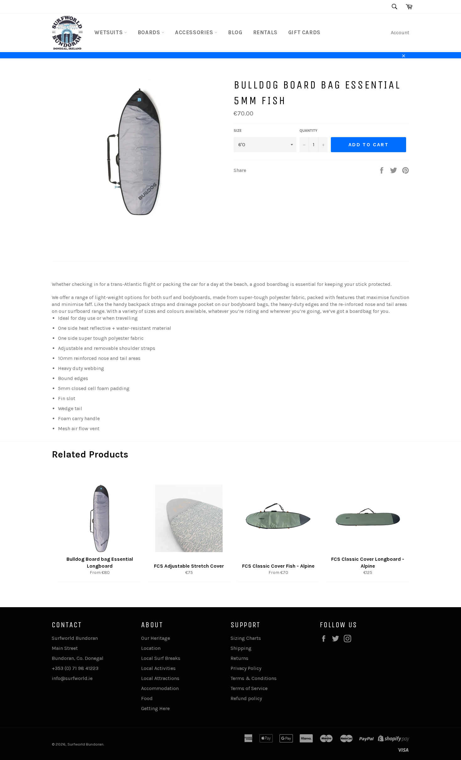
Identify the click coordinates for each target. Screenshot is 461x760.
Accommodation (160, 688)
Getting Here (155, 708)
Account (400, 32)
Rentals (265, 32)
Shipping (241, 648)
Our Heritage (155, 638)
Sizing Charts (245, 638)
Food (147, 698)
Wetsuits (109, 32)
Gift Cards (304, 32)
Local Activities (158, 668)
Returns (239, 658)
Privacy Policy (245, 668)
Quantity (308, 130)
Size (238, 130)
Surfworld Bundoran (85, 744)
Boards (150, 32)
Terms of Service (249, 688)
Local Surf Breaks (160, 658)
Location (151, 648)
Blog (235, 32)
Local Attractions (160, 678)
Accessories (195, 32)
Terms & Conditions (253, 678)
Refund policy (246, 698)
